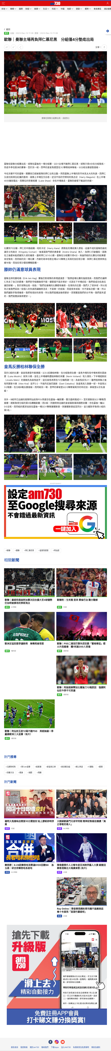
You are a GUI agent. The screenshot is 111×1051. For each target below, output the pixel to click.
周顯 (39, 772)
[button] (3, 3)
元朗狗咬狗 (11, 767)
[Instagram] (57, 1042)
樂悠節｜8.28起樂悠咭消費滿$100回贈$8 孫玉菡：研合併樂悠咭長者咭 (29, 866)
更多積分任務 (69, 1034)
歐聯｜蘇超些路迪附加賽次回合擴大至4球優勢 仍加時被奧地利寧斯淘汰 (30, 601)
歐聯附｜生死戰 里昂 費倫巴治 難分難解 (77, 600)
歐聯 (8, 550)
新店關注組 (65, 767)
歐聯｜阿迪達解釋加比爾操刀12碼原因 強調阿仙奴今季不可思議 (81, 689)
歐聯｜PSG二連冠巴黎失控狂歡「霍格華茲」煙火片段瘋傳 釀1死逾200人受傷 (81, 645)
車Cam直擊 (25, 767)
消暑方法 (10, 772)
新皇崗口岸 (51, 767)
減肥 (30, 772)
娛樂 (7, 828)
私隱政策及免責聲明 (81, 1047)
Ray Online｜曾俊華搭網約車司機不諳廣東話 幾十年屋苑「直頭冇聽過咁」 (81, 910)
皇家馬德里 (44, 550)
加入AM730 (66, 1047)
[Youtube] (63, 1042)
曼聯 (17, 550)
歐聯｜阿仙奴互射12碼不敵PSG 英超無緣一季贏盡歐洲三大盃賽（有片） (29, 733)
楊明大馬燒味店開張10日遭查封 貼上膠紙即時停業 (29, 823)
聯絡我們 (44, 1047)
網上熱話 (79, 767)
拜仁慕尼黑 (29, 550)
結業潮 (38, 767)
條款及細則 (95, 1047)
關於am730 (34, 1047)
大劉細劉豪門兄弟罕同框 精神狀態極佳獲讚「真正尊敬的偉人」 (81, 823)
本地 (7, 872)
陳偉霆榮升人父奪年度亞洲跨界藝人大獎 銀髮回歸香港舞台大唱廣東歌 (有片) (81, 866)
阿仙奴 (56, 550)
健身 (21, 772)
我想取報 (23, 1047)
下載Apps (55, 1047)
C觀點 (91, 767)
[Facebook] (50, 1042)
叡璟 (101, 767)
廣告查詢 (14, 1047)
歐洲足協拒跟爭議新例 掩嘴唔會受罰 (24, 643)
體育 (6, 33)
